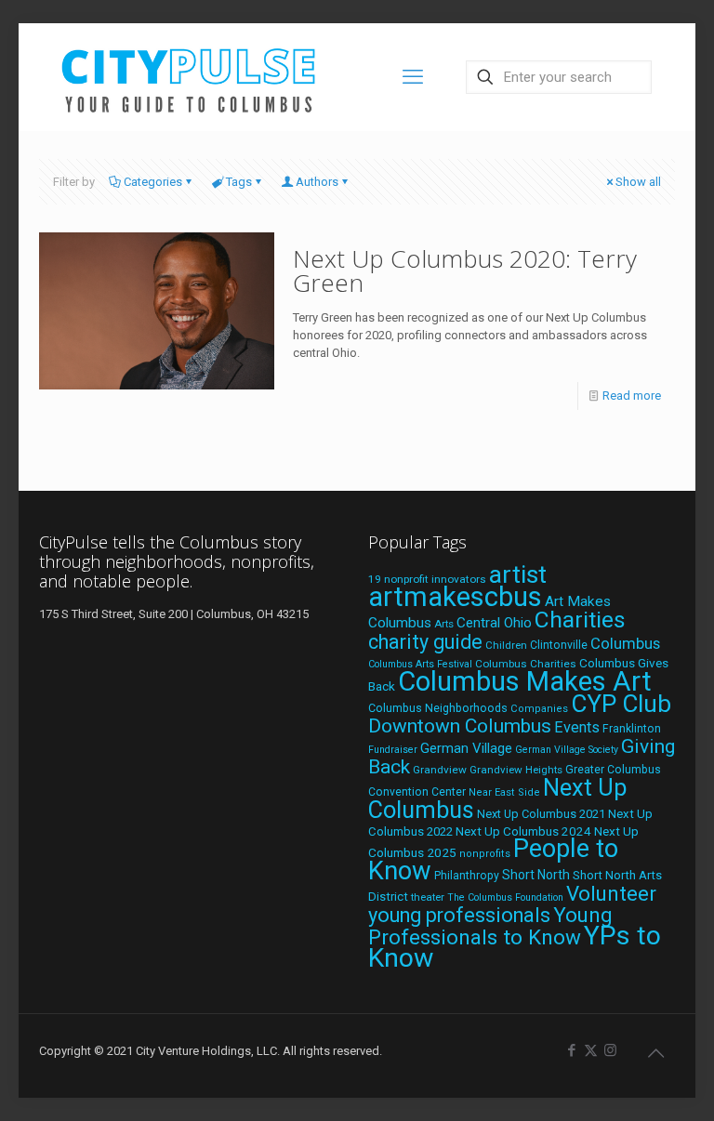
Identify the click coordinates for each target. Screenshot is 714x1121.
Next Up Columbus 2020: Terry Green (465, 270)
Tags (239, 182)
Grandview (440, 769)
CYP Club (621, 704)
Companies (539, 709)
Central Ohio (494, 622)
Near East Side (504, 792)
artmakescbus (455, 597)
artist (518, 574)
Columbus (625, 644)
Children (506, 645)
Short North (536, 874)
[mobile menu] (413, 77)
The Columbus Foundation (505, 897)
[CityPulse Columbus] (189, 76)
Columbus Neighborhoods (438, 708)
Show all (638, 182)
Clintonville (559, 645)
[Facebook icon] (571, 1050)
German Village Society (566, 750)
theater (427, 896)
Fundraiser (392, 750)
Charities (580, 619)
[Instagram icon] (610, 1050)
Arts (444, 623)
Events (577, 727)
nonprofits (484, 854)
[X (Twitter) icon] (591, 1050)
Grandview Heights (515, 769)
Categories (153, 182)
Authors (317, 182)
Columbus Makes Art (525, 681)
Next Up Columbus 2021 (541, 814)
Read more (631, 395)
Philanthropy (466, 875)
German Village (466, 748)
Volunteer (611, 893)
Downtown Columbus (459, 726)
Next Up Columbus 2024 (523, 831)
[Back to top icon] (655, 1053)
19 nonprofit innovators (427, 579)
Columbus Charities (525, 663)
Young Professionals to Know (490, 926)
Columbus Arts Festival (420, 664)
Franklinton (631, 728)
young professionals (459, 915)
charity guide (425, 641)
